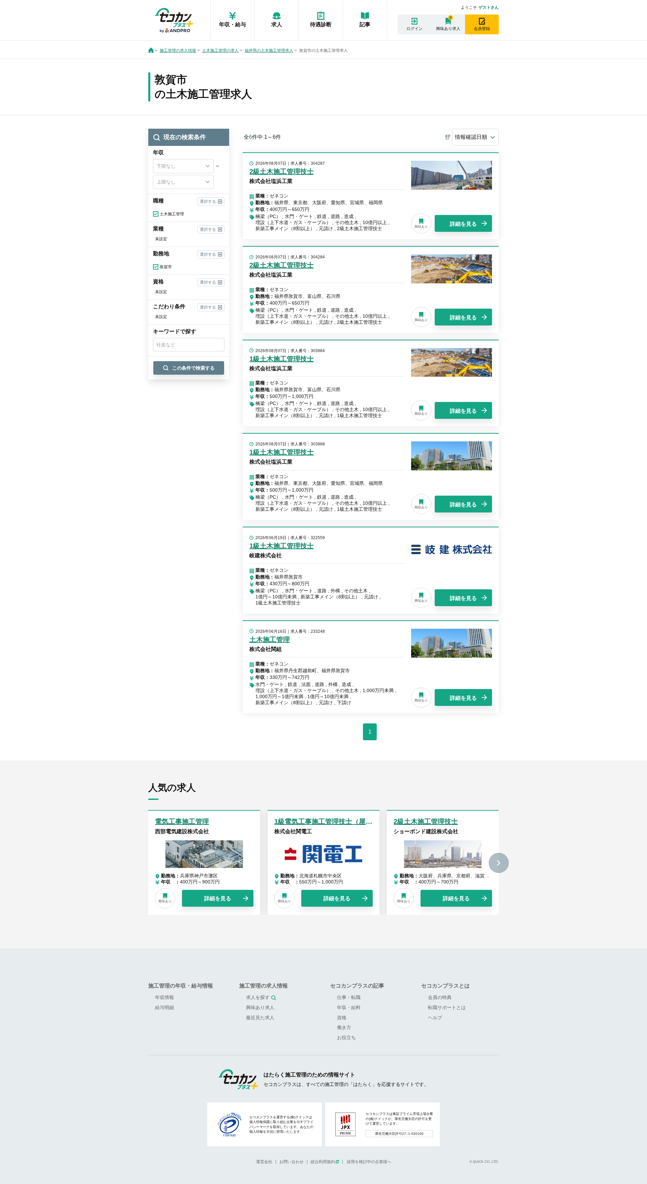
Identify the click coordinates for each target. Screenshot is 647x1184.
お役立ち (346, 1037)
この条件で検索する (193, 368)
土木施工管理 (269, 639)
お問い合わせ (291, 1162)
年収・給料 (349, 1007)
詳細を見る (463, 224)
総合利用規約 (323, 1162)
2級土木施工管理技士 (281, 171)
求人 (276, 24)
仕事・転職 (349, 997)
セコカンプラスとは (445, 986)
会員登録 (482, 28)
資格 (341, 1017)
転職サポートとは (447, 1007)
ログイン (414, 28)
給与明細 (164, 1007)
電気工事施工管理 (182, 821)
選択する (208, 201)
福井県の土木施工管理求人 (269, 51)
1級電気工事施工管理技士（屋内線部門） (336, 821)
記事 (365, 24)
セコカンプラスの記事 (357, 986)
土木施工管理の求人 (220, 51)
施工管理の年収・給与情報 (180, 986)
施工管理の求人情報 (178, 51)
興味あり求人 (448, 28)
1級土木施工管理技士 (281, 359)
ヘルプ (435, 1017)
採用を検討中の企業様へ (369, 1162)
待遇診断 (321, 24)
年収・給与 (232, 24)
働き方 (344, 1027)
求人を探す (258, 997)
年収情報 (164, 997)
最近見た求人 (260, 1017)
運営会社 (264, 1162)
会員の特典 (440, 997)
